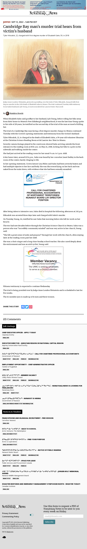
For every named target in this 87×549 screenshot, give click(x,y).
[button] (4, 537)
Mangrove (10, 532)
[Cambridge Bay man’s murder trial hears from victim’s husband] (43, 69)
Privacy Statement (10, 513)
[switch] (31, 515)
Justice (6, 22)
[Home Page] (43, 13)
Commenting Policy (10, 516)
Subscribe (49, 522)
